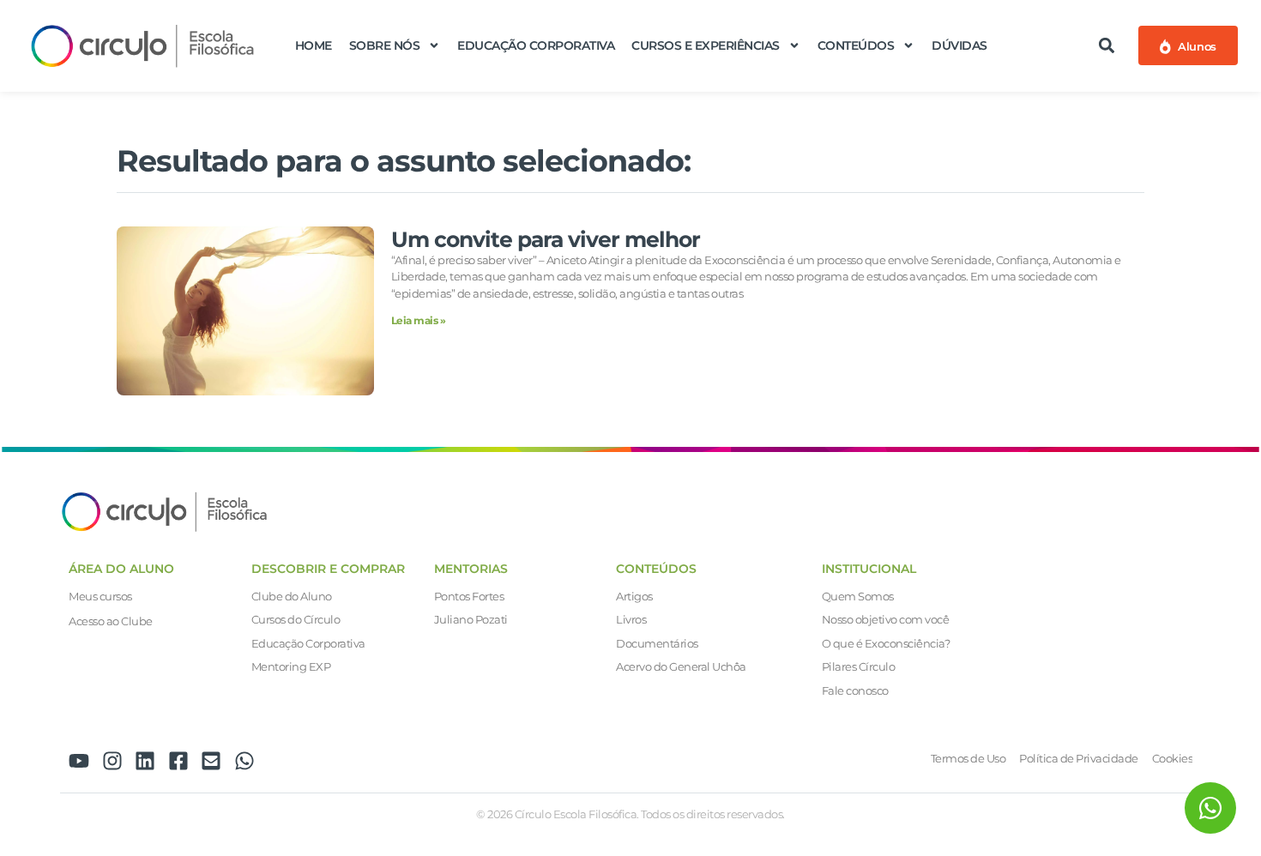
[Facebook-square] (178, 761)
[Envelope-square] (211, 761)
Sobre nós (384, 45)
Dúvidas (959, 45)
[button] (1107, 46)
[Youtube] (79, 761)
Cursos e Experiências (705, 45)
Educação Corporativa (535, 45)
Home (313, 45)
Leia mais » (418, 320)
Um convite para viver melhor (545, 239)
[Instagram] (112, 761)
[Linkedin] (145, 761)
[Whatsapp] (244, 761)
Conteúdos (856, 45)
